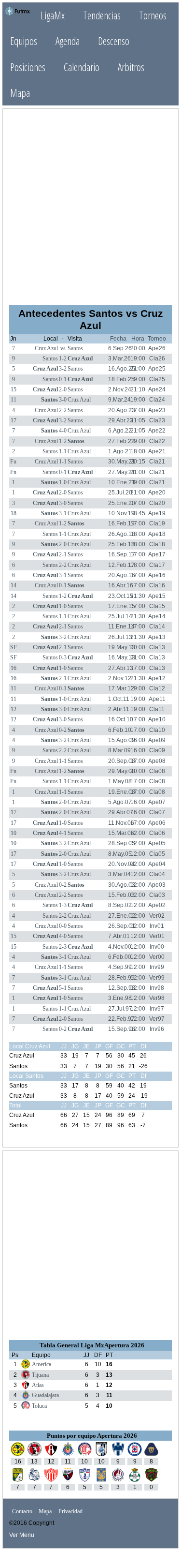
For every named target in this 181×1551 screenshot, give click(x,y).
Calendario (81, 67)
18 (13, 513)
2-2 (63, 410)
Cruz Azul (46, 348)
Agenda (68, 41)
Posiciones (27, 67)
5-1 (63, 987)
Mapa (20, 93)
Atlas (38, 1385)
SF (13, 647)
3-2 (63, 368)
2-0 (63, 389)
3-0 (63, 399)
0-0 (63, 926)
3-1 (63, 513)
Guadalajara (45, 1395)
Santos (75, 348)
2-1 (63, 554)
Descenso (113, 41)
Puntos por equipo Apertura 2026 (92, 1435)
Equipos (23, 41)
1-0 (63, 482)
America (41, 1364)
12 (13, 709)
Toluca (39, 1405)
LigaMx (53, 15)
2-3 (63, 946)
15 (13, 389)
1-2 (63, 358)
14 (13, 585)
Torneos (153, 15)
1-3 (63, 905)
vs (63, 348)
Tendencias (102, 15)
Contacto (22, 1511)
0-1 (63, 379)
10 (13, 833)
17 (13, 420)
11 (13, 399)
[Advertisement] (90, 206)
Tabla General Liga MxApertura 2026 (92, 1345)
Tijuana (40, 1375)
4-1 (63, 833)
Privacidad (70, 1511)
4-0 (63, 430)
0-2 (63, 730)
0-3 (63, 657)
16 (13, 668)
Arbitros (131, 67)
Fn (13, 461)
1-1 (63, 451)
